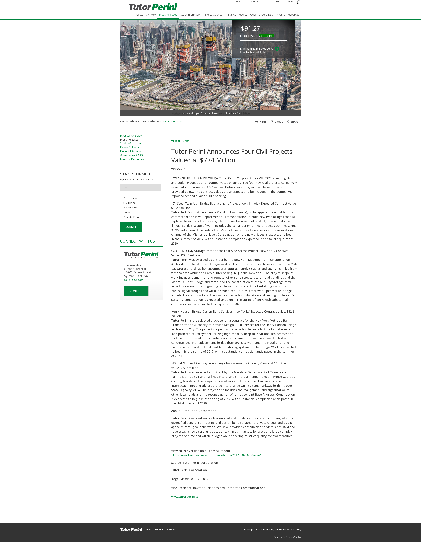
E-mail (279, 121)
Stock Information (190, 14)
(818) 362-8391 (134, 280)
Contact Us (277, 1)
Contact (136, 291)
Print (262, 121)
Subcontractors (259, 1)
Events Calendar (214, 14)
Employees (241, 1)
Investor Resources (287, 14)
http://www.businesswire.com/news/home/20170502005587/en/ (216, 455)
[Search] (298, 3)
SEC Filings (129, 203)
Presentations (130, 207)
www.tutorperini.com (186, 497)
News (290, 1)
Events (126, 212)
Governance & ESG (261, 14)
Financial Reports (237, 14)
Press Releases (168, 14)
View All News (180, 140)
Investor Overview (145, 14)
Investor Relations (129, 121)
